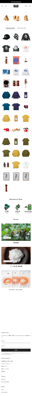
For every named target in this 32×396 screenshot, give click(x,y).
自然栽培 (6, 284)
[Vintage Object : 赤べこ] (6, 130)
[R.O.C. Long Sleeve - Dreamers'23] (26, 72)
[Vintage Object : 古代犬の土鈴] (26, 130)
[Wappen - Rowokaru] (16, 37)
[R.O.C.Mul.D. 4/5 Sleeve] (16, 95)
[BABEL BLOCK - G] (26, 18)
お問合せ (3, 371)
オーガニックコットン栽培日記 (10, 261)
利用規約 (5, 354)
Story (2, 389)
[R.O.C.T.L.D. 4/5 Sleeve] (6, 141)
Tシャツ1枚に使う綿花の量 (16, 266)
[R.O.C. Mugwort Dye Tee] (16, 165)
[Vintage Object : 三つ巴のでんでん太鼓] (26, 83)
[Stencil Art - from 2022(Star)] (16, 176)
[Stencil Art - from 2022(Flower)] (6, 176)
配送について (4, 366)
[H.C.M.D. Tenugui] (16, 118)
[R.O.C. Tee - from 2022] (26, 165)
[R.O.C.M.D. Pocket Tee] (26, 118)
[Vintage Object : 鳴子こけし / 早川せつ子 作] (6, 188)
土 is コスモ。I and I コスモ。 (16, 289)
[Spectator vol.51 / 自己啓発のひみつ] (16, 60)
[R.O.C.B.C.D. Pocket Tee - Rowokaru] (6, 48)
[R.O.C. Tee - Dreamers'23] (16, 72)
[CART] (29, 6)
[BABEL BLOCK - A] (6, 18)
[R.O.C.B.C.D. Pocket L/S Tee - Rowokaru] (26, 37)
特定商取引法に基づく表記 (7, 361)
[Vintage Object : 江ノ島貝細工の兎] (26, 60)
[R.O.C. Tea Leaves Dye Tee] (6, 153)
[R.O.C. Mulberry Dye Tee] (16, 106)
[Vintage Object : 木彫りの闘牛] (26, 106)
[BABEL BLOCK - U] (16, 18)
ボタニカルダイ (7, 237)
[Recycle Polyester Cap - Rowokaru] (6, 37)
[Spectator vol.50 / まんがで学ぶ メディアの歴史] (6, 83)
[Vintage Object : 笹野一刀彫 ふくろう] (6, 60)
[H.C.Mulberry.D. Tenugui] (26, 95)
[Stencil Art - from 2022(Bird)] (26, 176)
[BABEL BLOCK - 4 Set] (16, 130)
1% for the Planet (5, 382)
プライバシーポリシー (26, 353)
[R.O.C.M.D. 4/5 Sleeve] (6, 118)
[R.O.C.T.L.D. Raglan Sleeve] (26, 153)
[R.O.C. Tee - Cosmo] (26, 48)
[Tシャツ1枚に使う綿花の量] (16, 255)
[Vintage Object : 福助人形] (16, 48)
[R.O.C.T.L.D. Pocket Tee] (26, 141)
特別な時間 (16, 242)
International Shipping (16, 1)
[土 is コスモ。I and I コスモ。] (16, 279)
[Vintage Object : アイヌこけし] (6, 165)
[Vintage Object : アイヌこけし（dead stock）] (16, 83)
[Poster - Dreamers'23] (6, 72)
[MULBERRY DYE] (6, 208)
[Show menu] (2, 6)
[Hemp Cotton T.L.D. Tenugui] (16, 141)
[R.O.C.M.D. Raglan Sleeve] (16, 153)
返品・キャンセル (5, 369)
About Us (3, 379)
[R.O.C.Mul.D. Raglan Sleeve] (6, 95)
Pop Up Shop (4, 392)
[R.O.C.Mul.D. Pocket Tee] (6, 106)
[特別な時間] (16, 232)
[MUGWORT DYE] (17, 208)
